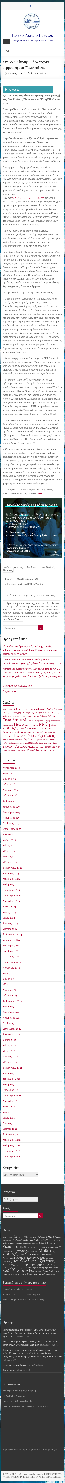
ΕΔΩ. (40, 493)
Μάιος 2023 (9, 984)
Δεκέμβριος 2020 (12, 1139)
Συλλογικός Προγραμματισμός (13, 743)
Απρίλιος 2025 (10, 856)
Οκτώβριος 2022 (11, 1023)
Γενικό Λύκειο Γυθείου (32, 35)
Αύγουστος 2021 (11, 1100)
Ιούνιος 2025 (9, 845)
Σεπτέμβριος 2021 (12, 1095)
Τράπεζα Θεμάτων (51, 746)
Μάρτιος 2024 (10, 928)
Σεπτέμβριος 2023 (12, 962)
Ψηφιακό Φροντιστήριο (37, 750)
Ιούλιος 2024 (9, 906)
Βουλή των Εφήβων (42, 712)
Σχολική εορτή (37, 747)
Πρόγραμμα (38, 739)
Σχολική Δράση (52, 742)
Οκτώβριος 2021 (11, 1089)
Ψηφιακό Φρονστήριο (19, 750)
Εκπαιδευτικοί (14, 719)
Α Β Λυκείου (57, 709)
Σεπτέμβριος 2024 (12, 895)
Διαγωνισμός (56, 713)
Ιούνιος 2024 (9, 912)
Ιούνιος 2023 (9, 978)
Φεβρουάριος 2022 (12, 1067)
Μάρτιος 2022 (10, 1062)
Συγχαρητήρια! (10, 691)
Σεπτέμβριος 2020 (12, 1156)
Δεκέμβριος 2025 (11, 812)
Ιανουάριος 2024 (11, 939)
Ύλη (48, 709)
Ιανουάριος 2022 (11, 1073)
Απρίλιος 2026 (10, 789)
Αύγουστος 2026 (11, 767)
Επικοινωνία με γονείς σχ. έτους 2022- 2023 (31, 595)
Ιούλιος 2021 (9, 1106)
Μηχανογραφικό (48, 732)
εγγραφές (52, 750)
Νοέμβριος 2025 (11, 817)
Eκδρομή (41, 709)
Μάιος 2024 (9, 917)
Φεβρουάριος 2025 (12, 867)
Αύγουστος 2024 (11, 901)
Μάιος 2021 (9, 1117)
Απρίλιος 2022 (10, 1056)
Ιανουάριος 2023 (11, 1006)
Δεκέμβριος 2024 (12, 878)
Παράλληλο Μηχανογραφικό (13, 739)
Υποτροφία (6, 750)
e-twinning (33, 709)
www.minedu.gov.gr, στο (28, 197)
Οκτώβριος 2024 (11, 889)
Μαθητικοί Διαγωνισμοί (28, 731)
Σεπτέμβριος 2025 (12, 828)
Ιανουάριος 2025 (11, 873)
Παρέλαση (28, 739)
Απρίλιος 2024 (10, 923)
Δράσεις (6, 716)
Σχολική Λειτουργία (17, 746)
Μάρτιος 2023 (10, 995)
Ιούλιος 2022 (9, 1039)
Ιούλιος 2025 (9, 839)
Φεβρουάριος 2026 (12, 801)
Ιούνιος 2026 (9, 778)
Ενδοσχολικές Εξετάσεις (35, 720)
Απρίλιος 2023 (10, 989)
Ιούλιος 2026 (9, 773)
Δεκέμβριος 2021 (11, 1078)
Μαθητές (31, 567)
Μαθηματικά (32, 724)
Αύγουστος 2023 (11, 967)
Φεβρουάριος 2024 (12, 934)
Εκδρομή (51, 716)
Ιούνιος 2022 (9, 1045)
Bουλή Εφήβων (8, 709)
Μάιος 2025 (9, 851)
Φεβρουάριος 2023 (12, 1001)
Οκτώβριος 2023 (11, 956)
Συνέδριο (29, 742)
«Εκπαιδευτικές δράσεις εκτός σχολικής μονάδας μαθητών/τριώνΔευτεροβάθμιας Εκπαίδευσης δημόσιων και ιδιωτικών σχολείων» (31, 649)
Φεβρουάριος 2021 (12, 1134)
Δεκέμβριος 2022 (11, 1012)
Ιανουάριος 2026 (11, 806)
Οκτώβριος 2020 (11, 1150)
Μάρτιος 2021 (10, 1128)
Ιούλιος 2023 (9, 973)
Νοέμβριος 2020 (11, 1145)
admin (10, 579)
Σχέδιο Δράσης (39, 743)
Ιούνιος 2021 (9, 1112)
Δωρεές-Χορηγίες (33, 716)
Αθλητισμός (7, 713)
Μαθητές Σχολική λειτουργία (22, 728)
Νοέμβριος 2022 (11, 1017)
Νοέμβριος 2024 (11, 884)
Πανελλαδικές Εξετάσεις (33, 735)
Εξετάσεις (18, 567)
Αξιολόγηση (16, 712)
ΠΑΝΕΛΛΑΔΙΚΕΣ (35, 584)
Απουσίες (25, 712)
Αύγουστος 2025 (11, 834)
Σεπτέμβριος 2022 (12, 1028)
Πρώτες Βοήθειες (49, 739)
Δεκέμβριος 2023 (11, 945)
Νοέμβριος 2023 (11, 951)
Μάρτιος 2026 (10, 795)
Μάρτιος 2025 (10, 862)
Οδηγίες (7, 736)
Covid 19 (20, 708)
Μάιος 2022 (9, 1051)
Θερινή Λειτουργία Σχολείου (17, 685)
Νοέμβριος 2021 (11, 1084)
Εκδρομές (43, 716)
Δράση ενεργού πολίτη (18, 716)
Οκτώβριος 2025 (11, 823)
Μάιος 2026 (9, 784)
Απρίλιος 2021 (10, 1123)
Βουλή (31, 713)
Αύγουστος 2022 (11, 1034)
